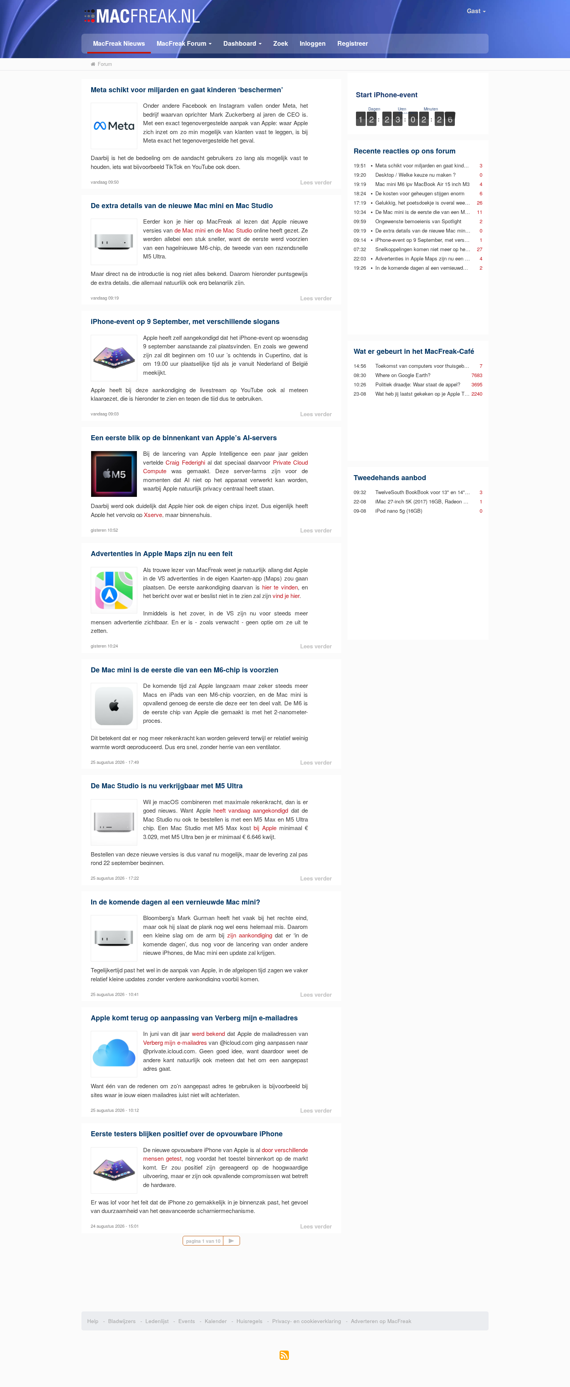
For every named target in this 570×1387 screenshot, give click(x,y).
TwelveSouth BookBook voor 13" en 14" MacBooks (433, 492)
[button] (184, 43)
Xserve (153, 514)
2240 (477, 393)
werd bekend (208, 1033)
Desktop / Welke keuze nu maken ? (415, 174)
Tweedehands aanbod (390, 477)
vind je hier (286, 595)
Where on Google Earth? (402, 375)
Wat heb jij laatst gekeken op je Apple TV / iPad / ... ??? (438, 393)
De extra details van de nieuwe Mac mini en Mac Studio (182, 205)
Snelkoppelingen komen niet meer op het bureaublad (434, 249)
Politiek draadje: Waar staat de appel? (417, 384)
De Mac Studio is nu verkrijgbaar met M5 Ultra (167, 786)
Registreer (352, 43)
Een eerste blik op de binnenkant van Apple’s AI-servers (184, 437)
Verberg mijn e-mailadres (175, 1042)
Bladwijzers (122, 1321)
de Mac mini (190, 230)
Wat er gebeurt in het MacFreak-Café (414, 351)
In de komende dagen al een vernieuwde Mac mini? (175, 902)
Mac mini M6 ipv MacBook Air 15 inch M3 (422, 184)
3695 (477, 384)
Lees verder (316, 182)
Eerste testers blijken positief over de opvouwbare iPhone (187, 1134)
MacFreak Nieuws (119, 43)
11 (479, 211)
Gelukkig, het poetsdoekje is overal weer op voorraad (434, 202)
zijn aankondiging (249, 935)
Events (186, 1321)
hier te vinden (280, 587)
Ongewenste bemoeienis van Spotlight (418, 221)
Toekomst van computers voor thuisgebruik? (425, 365)
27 (479, 249)
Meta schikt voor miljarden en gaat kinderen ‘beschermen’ (187, 89)
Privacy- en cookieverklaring (306, 1321)
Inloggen (313, 43)
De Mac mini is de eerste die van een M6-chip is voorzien (184, 670)
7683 (477, 375)
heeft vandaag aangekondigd (250, 810)
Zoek (280, 43)
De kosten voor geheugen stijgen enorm (420, 193)
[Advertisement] (418, 302)
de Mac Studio (233, 230)
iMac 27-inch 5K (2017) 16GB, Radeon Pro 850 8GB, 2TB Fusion (448, 501)
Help (92, 1321)
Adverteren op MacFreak (381, 1321)
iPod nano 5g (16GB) (398, 510)
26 (479, 202)
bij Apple (265, 828)
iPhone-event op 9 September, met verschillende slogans (185, 321)
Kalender (216, 1321)
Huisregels (250, 1321)
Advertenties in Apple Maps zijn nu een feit (162, 553)
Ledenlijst (157, 1321)
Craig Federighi (185, 462)
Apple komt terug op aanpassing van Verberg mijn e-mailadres (194, 1018)
